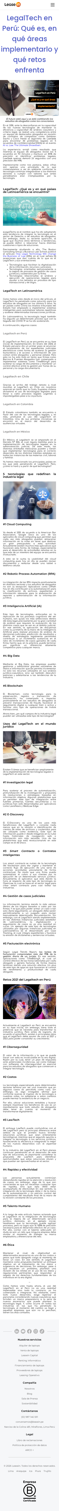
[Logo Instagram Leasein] (35, 1331)
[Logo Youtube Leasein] (23, 1331)
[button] (53, 5)
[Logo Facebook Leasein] (29, 1331)
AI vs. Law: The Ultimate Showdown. (22, 145)
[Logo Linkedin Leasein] (16, 1331)
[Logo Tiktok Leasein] (42, 1331)
